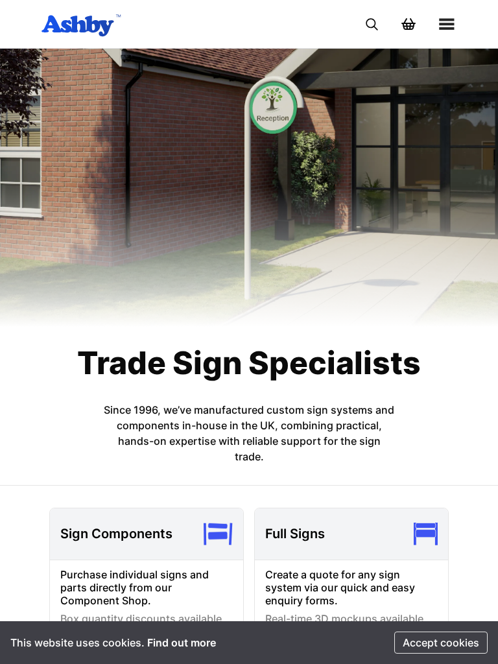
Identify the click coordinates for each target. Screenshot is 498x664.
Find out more (181, 642)
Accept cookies (441, 642)
